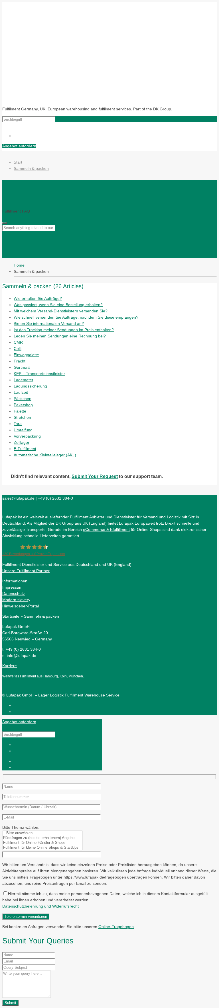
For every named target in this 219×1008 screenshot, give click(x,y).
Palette (20, 411)
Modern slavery (16, 599)
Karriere (9, 665)
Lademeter (23, 380)
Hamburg (50, 676)
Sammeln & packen (31, 168)
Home (19, 265)
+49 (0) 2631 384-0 (55, 498)
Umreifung (23, 430)
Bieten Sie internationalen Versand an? (49, 323)
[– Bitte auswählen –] (42, 833)
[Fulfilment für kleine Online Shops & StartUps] (42, 847)
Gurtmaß (22, 367)
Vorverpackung (27, 436)
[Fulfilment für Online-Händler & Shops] (42, 842)
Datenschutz (13, 593)
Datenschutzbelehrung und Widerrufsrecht (40, 906)
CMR (18, 342)
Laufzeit (21, 392)
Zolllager (21, 442)
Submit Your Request (95, 476)
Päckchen (22, 398)
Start (18, 162)
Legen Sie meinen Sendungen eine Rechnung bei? (60, 336)
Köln (63, 676)
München (75, 676)
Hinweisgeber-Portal (20, 606)
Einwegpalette (26, 355)
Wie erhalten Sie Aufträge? (38, 298)
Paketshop (23, 405)
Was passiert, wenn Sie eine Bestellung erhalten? (58, 304)
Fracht (19, 361)
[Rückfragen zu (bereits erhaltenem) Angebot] (42, 838)
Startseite (10, 616)
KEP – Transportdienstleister (39, 373)
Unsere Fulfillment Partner (26, 570)
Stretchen (22, 417)
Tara (18, 423)
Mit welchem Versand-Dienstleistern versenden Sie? (61, 311)
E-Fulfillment (25, 448)
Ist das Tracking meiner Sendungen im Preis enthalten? (64, 329)
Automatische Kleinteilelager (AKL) (45, 455)
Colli (17, 348)
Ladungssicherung (30, 386)
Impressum (12, 587)
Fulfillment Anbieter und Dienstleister (103, 517)
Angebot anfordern (19, 146)
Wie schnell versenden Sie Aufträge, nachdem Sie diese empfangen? (76, 317)
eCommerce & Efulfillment (106, 529)
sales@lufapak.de (18, 498)
